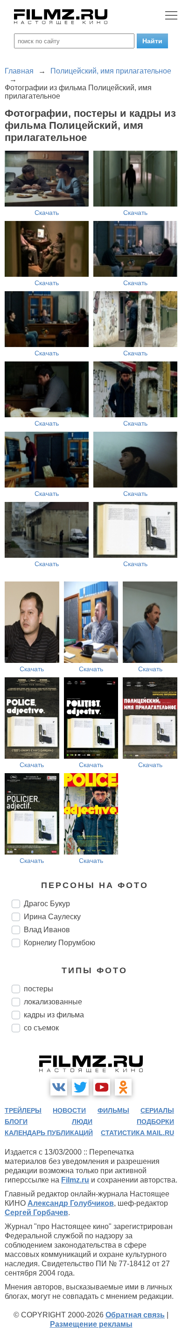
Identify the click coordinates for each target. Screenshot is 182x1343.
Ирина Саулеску (52, 917)
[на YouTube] (101, 1087)
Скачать (47, 212)
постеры (38, 989)
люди (82, 1121)
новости (69, 1110)
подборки (155, 1121)
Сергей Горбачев (36, 1212)
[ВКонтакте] (58, 1087)
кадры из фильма (54, 1015)
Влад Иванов (47, 930)
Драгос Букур (47, 904)
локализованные (53, 1002)
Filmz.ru (75, 1180)
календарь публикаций (49, 1132)
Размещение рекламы (91, 1324)
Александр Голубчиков (71, 1203)
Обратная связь (135, 1315)
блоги (16, 1121)
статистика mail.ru (137, 1132)
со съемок (41, 1028)
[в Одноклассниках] (123, 1087)
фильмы (113, 1110)
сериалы (157, 1110)
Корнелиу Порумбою (59, 943)
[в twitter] (80, 1087)
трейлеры (23, 1110)
